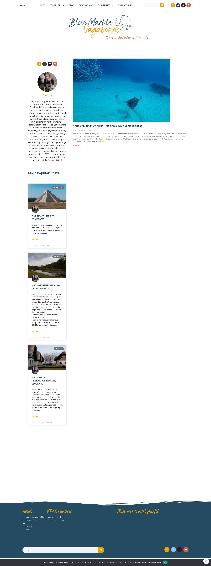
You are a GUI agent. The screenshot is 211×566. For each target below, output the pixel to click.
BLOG (71, 5)
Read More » (37, 239)
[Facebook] (178, 5)
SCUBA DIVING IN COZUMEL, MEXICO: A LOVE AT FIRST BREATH (108, 126)
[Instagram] (173, 5)
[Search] (162, 5)
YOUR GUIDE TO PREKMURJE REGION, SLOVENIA (44, 380)
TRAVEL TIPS (104, 5)
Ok (165, 562)
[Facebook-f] (173, 549)
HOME (42, 5)
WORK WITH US (125, 5)
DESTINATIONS (86, 5)
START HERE (56, 5)
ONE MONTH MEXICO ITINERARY (43, 218)
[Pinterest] (188, 5)
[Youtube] (183, 5)
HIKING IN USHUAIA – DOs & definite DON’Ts (47, 287)
